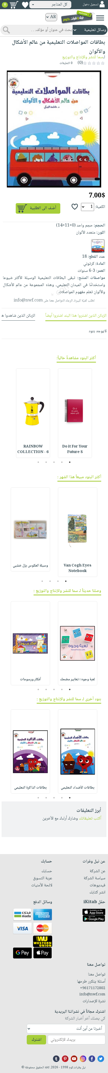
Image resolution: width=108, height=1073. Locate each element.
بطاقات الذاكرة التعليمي (30, 788)
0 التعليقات (66, 63)
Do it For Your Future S (75, 449)
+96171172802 (92, 988)
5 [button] (38, 462)
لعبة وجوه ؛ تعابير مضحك (77, 679)
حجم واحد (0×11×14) (74, 225)
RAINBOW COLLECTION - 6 (32, 449)
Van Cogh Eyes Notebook (77, 568)
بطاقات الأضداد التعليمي (77, 788)
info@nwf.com (28, 300)
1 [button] (70, 462)
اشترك (36, 1039)
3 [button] (54, 462)
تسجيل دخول (90, 4)
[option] (54, 129)
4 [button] (46, 462)
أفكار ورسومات (30, 679)
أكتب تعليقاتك (90, 818)
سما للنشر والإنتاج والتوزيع (82, 57)
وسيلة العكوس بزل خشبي (30, 566)
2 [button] (62, 462)
